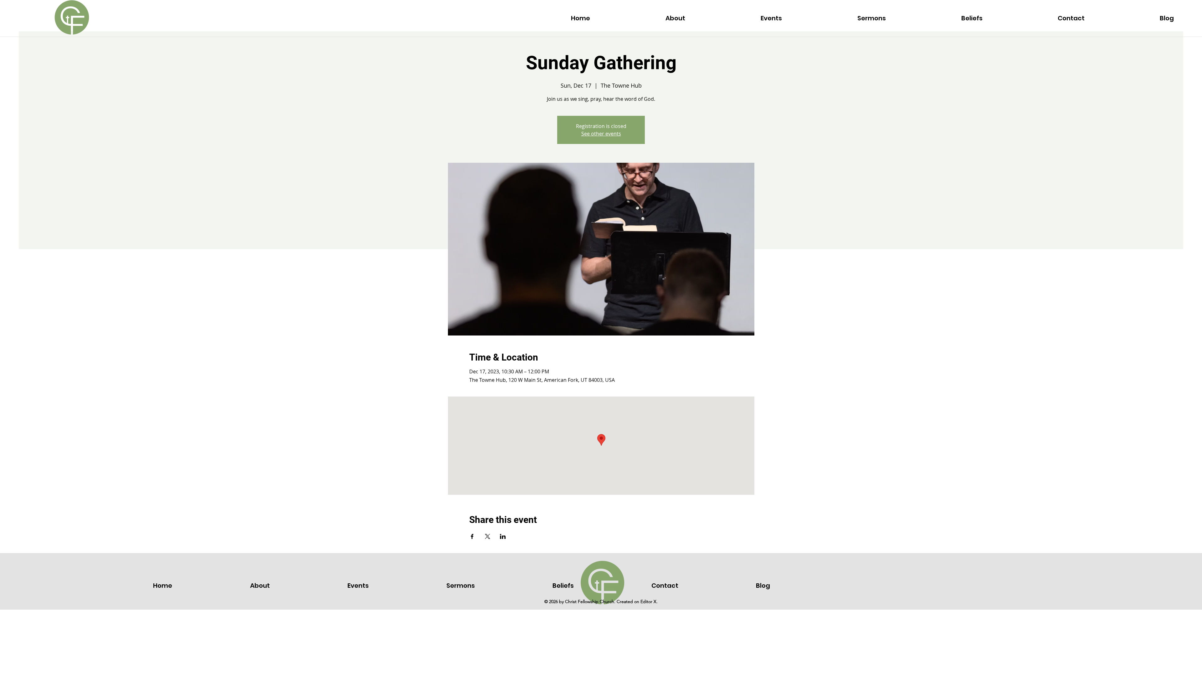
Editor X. (649, 601)
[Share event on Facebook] (472, 536)
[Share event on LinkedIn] (503, 536)
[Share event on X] (488, 536)
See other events (601, 133)
